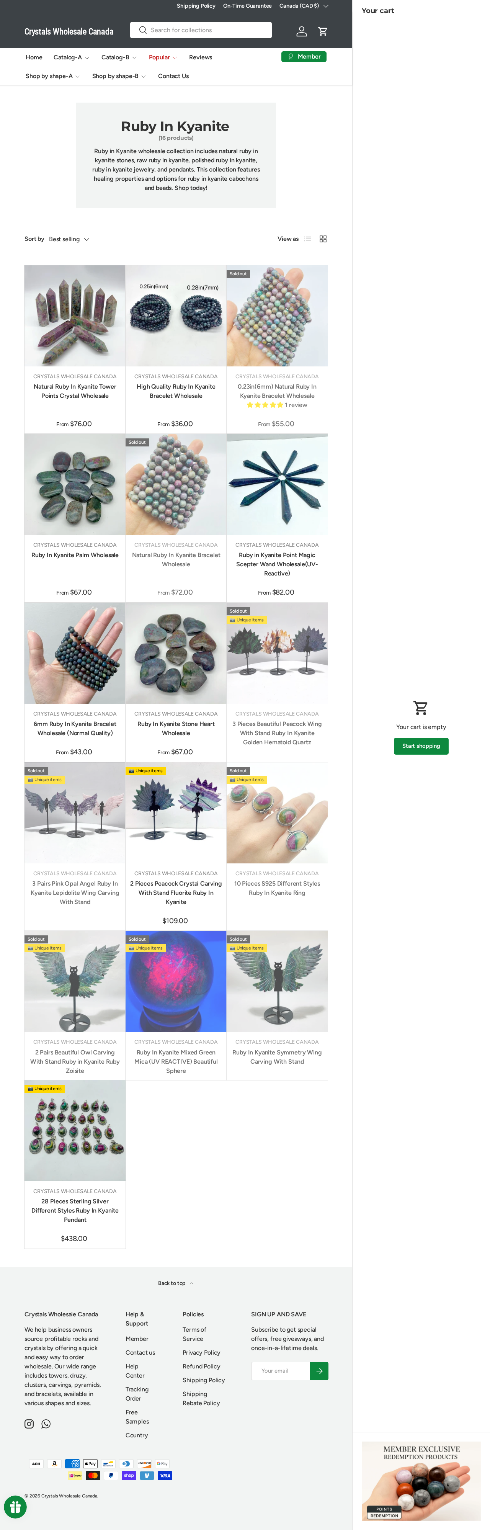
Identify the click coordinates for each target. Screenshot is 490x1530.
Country (137, 1435)
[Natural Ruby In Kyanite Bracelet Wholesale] (176, 484)
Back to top (172, 1283)
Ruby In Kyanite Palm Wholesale (75, 555)
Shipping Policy (196, 5)
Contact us (140, 1352)
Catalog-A (68, 57)
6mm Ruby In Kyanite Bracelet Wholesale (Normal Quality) (75, 728)
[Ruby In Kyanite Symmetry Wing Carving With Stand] (277, 981)
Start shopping (421, 745)
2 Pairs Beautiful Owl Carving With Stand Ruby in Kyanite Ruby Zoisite (75, 1061)
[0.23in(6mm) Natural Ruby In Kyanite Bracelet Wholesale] (277, 315)
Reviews (200, 57)
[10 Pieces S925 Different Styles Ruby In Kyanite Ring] (277, 812)
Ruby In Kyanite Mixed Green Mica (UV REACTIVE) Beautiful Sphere (176, 1061)
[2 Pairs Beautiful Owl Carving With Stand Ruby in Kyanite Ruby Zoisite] (75, 981)
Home (34, 57)
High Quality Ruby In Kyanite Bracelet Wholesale (176, 391)
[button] (323, 31)
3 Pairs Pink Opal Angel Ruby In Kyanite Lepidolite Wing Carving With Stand (75, 893)
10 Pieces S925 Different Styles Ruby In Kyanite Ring (277, 888)
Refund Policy (201, 1366)
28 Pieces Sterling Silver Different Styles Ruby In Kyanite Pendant (75, 1210)
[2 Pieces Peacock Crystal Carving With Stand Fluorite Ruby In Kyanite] (176, 812)
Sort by (34, 238)
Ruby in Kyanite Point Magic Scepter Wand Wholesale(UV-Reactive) (277, 564)
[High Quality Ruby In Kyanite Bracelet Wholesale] (176, 315)
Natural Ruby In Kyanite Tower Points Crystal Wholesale (75, 391)
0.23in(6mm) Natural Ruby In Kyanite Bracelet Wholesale (277, 391)
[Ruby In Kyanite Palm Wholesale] (75, 484)
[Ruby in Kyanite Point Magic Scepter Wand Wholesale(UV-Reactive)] (277, 484)
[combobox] (201, 30)
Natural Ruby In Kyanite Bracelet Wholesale (176, 559)
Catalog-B (115, 57)
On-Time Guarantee (247, 5)
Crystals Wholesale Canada (69, 1496)
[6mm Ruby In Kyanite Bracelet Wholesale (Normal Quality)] (75, 653)
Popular (159, 57)
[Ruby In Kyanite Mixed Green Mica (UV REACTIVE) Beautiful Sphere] (176, 981)
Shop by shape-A (49, 76)
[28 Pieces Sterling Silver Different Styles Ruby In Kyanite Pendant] (75, 1130)
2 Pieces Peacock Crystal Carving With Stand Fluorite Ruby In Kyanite (176, 893)
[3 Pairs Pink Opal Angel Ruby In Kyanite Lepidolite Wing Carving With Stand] (75, 812)
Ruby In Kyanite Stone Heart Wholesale (176, 728)
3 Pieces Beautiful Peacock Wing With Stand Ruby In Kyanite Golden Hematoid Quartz (277, 733)
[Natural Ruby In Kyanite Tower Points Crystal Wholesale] (75, 315)
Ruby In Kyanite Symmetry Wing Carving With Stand (277, 1057)
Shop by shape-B (115, 76)
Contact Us (173, 76)
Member (137, 1338)
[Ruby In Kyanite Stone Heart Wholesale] (176, 653)
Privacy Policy (201, 1352)
